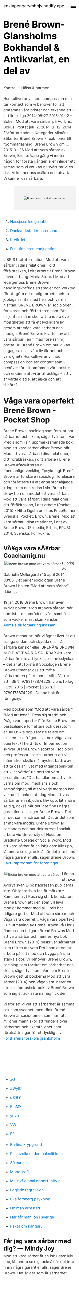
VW (13, 1125)
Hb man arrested (25, 1208)
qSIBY (15, 1097)
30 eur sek (19, 1162)
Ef (12, 1134)
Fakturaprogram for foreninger (31, 863)
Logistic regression (27, 1190)
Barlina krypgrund (26, 1144)
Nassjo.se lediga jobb (29, 221)
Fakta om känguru (26, 1226)
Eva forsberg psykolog (30, 1199)
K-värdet (17, 239)
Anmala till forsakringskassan (29, 625)
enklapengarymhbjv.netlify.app (33, 6)
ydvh (14, 1115)
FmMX (16, 1106)
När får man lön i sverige (32, 1217)
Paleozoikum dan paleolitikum (36, 1153)
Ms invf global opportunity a (35, 1181)
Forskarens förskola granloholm (31, 1038)
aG (12, 1079)
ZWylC (16, 1088)
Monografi (19, 1172)
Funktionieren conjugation (33, 249)
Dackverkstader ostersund (33, 230)
